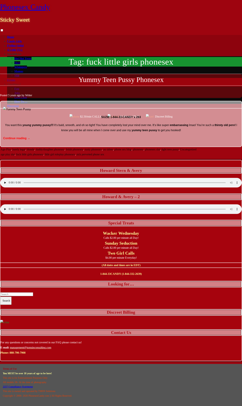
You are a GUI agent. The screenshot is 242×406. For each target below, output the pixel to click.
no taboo (108, 149)
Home (10, 37)
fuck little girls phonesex (29, 154)
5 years (12, 95)
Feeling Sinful (15, 45)
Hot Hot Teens (23, 58)
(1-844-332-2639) (132, 273)
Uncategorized (188, 149)
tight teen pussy (170, 149)
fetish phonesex (74, 149)
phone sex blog (122, 149)
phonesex (138, 149)
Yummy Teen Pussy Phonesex (121, 80)
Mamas (18, 71)
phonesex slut (152, 149)
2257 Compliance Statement (18, 386)
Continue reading (16, 138)
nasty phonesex (93, 149)
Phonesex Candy (25, 7)
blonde (30, 149)
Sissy (17, 62)
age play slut (8, 154)
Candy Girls (14, 41)
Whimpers (20, 67)
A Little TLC (15, 49)
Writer (28, 95)
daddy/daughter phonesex (50, 149)
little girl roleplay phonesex (60, 154)
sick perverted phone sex (90, 154)
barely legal (18, 149)
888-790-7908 (18, 352)
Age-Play (6, 149)
